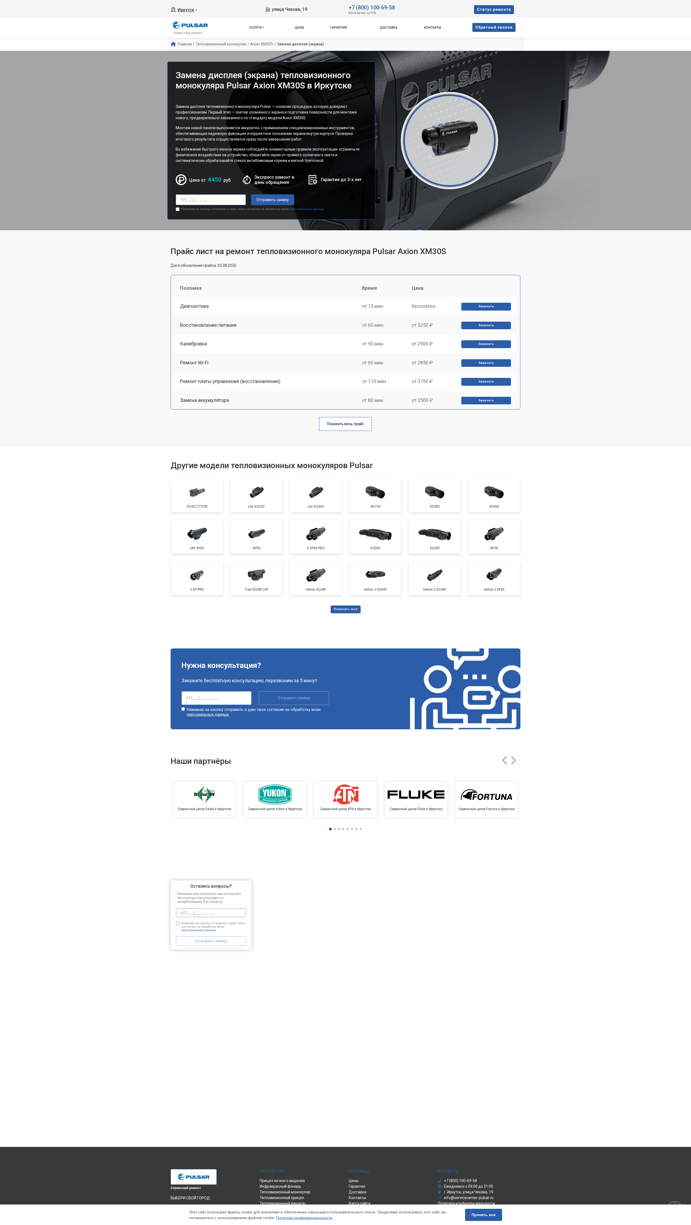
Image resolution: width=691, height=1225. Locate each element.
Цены (299, 27)
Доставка (389, 27)
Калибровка (193, 344)
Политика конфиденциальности (304, 1218)
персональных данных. (307, 209)
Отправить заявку (272, 200)
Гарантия (338, 27)
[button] (504, 760)
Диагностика (194, 306)
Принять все (484, 1215)
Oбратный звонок (494, 27)
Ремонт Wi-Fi (194, 362)
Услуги (255, 27)
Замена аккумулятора (204, 400)
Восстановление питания (208, 325)
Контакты (432, 27)
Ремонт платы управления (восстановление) (230, 381)
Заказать (486, 306)
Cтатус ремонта (494, 9)
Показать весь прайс (345, 424)
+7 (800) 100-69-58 (372, 7)
